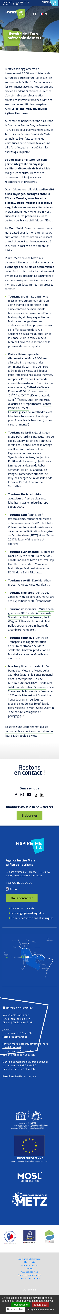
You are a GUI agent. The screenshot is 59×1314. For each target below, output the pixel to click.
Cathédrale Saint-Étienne (28, 389)
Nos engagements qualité (27, 913)
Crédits (29, 1268)
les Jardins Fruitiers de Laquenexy (28, 459)
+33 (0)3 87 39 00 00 (19, 882)
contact (8, 2)
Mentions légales (29, 1265)
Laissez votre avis (22, 908)
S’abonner (29, 815)
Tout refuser (40, 1304)
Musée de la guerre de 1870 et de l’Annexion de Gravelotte (31, 613)
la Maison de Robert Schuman (27, 687)
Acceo (13, 889)
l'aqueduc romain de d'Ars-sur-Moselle (27, 701)
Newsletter (22, 2)
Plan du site (29, 1262)
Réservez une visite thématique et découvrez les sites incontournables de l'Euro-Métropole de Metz (29, 731)
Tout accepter (21, 1304)
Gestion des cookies (30, 1278)
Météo (6, 4)
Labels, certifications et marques (32, 918)
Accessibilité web (29, 1272)
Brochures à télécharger (29, 1259)
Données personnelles (29, 1275)
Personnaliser (15, 1309)
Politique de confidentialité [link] (40, 1309)
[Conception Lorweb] (29, 1289)
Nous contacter (22, 898)
